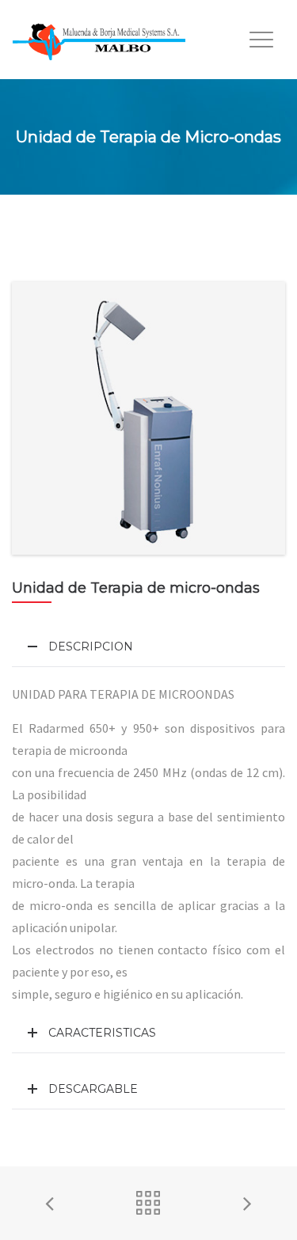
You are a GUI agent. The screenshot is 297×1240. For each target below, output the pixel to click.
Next (261, 418)
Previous (35, 418)
